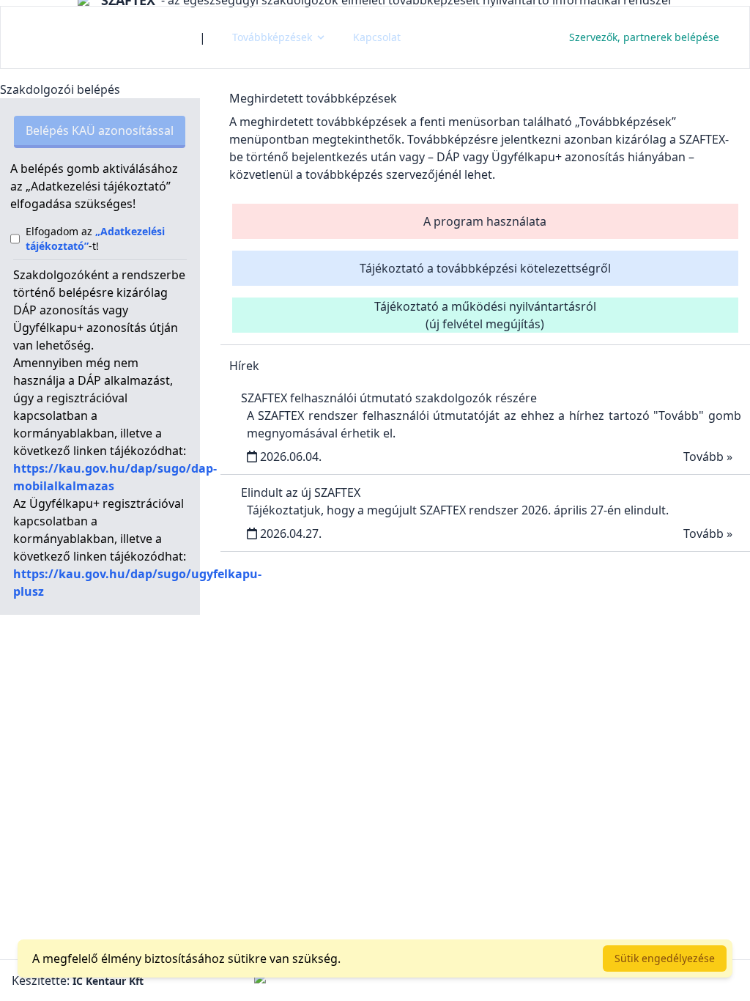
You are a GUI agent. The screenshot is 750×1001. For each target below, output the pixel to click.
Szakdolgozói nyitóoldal (100, 37)
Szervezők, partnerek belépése (644, 37)
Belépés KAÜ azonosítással (100, 130)
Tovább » (707, 456)
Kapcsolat (377, 37)
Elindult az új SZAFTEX (300, 492)
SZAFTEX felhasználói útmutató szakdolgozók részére (389, 398)
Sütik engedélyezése (665, 958)
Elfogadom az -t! (95, 238)
